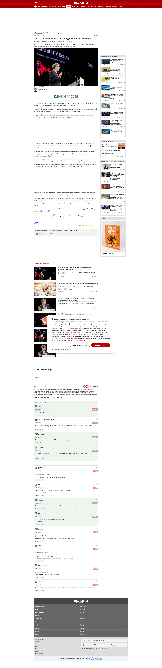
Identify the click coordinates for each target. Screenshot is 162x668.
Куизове (82, 634)
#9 (43, 492)
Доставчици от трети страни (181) (78, 330)
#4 (42, 474)
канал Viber (72, 230)
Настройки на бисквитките (60, 340)
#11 (45, 492)
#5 (43, 455)
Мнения (54, 6)
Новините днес (39, 606)
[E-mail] (68, 96)
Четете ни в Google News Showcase (95, 640)
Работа (37, 646)
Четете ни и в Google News (46, 233)
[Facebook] (56, 96)
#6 (42, 536)
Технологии (83, 6)
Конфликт (120, 6)
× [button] (112, 316)
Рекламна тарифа (39, 649)
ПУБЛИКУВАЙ (93, 386)
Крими (90, 6)
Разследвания (61, 6)
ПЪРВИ (44, 402)
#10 (43, 521)
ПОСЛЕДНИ (38, 402)
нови (122, 161)
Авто (78, 6)
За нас (37, 641)
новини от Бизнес (110, 56)
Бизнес (69, 6)
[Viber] (72, 96)
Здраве (82, 628)
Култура (114, 6)
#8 (42, 552)
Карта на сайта (39, 644)
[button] (61, 350)
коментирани (115, 161)
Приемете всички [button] (100, 345)
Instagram (60, 230)
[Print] (76, 96)
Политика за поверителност (78, 340)
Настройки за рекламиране (68, 338)
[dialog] (81, 334)
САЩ (36, 223)
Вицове (37, 634)
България (44, 6)
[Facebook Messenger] (64, 96)
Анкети (82, 631)
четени (107, 161)
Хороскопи (100, 6)
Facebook (54, 230)
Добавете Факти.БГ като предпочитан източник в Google (100, 645)
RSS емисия (40, 639)
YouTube (66, 230)
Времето (37, 631)
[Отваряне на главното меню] (36, 2)
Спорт (94, 6)
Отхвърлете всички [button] (80, 345)
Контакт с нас (38, 651)
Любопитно (108, 6)
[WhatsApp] (60, 96)
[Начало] (81, 2)
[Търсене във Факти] (126, 2)
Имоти (73, 6)
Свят (49, 6)
